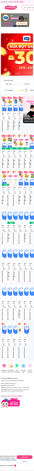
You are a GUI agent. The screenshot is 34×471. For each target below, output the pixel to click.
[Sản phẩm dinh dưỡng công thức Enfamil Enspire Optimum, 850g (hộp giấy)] (11, 223)
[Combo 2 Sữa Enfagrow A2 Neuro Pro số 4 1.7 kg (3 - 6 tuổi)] (21, 143)
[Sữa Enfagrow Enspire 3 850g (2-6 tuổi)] (4, 101)
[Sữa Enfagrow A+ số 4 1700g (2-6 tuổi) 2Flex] (21, 101)
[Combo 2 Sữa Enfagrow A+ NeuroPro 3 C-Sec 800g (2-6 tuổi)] (21, 175)
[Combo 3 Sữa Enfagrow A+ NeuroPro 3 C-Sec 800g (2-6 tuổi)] (26, 175)
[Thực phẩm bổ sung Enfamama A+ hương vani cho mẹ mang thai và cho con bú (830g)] (10, 179)
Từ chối (24, 461)
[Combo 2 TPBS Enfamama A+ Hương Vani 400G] (15, 179)
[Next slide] (18, 84)
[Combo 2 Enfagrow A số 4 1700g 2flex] (4, 139)
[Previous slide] (2, 83)
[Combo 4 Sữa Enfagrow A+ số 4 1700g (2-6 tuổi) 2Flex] (10, 139)
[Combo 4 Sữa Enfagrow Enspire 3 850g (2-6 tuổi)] (15, 101)
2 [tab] (18, 73)
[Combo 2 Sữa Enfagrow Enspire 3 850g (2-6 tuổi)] (10, 101)
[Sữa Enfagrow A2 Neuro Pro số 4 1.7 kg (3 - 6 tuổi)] (15, 143)
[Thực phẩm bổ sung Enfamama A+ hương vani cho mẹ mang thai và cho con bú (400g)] (19, 330)
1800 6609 (16, 2)
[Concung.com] (10, 7)
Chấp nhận (24, 457)
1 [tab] (16, 73)
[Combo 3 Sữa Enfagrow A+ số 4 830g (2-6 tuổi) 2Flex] (4, 175)
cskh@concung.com (9, 383)
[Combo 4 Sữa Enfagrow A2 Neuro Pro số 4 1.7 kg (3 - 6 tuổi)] (26, 143)
